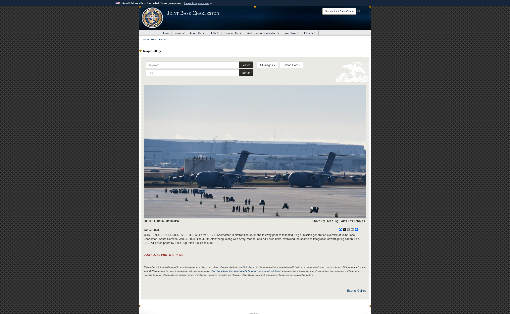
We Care (290, 33)
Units (213, 33)
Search (245, 65)
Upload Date (290, 65)
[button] (198, 3)
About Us (195, 33)
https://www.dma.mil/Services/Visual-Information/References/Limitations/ (245, 270)
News (178, 33)
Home (165, 33)
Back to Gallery (356, 290)
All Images (267, 65)
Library (308, 33)
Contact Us (231, 33)
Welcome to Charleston (261, 33)
